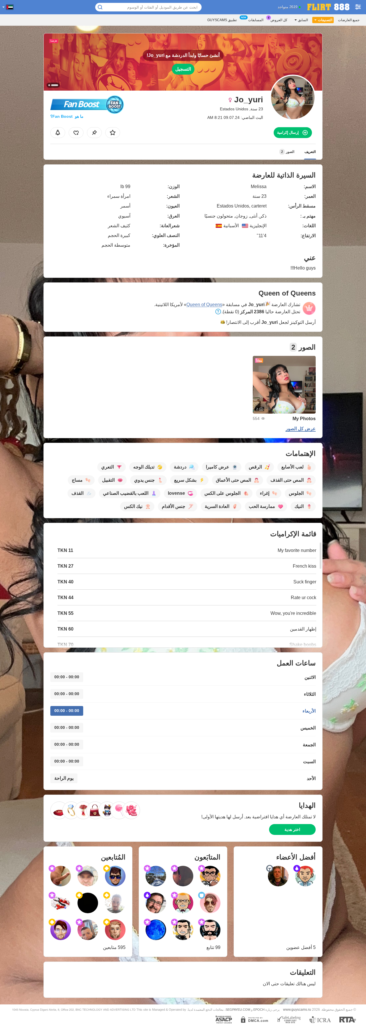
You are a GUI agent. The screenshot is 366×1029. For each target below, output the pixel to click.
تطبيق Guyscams (222, 20)
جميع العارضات (348, 20)
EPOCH (258, 1009)
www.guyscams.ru (297, 1009)
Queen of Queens (204, 304)
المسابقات (255, 20)
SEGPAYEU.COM (238, 1009)
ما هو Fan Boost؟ (66, 116)
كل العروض (278, 20)
